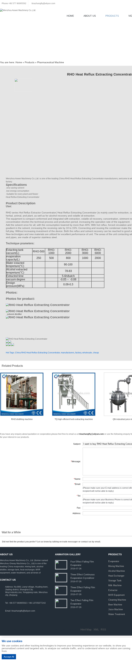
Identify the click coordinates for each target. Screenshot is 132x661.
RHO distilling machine (22, 419)
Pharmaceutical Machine (50, 62)
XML (96, 629)
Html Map (85, 629)
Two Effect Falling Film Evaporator (81, 602)
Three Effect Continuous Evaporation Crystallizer (82, 576)
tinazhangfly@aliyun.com (43, 3)
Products (112, 15)
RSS (103, 629)
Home (70, 15)
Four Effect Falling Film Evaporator (82, 563)
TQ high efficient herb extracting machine (74, 419)
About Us (90, 15)
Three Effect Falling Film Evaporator (82, 589)
